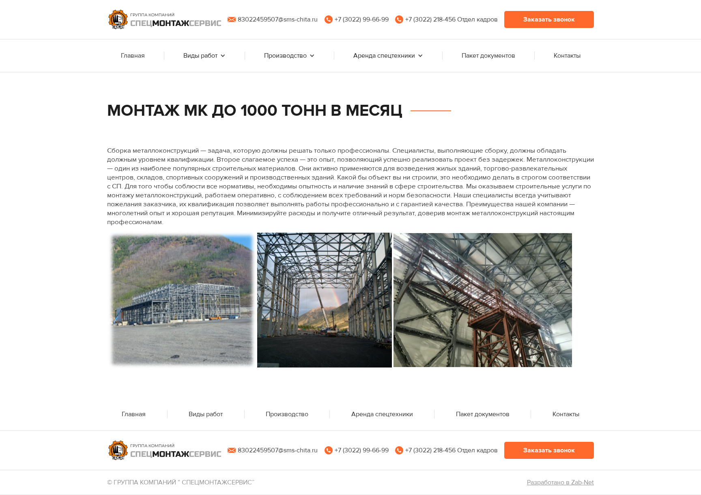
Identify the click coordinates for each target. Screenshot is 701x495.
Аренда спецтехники (382, 414)
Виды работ (206, 414)
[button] (549, 19)
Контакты (567, 56)
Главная (133, 56)
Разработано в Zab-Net (560, 482)
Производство (287, 414)
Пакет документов (488, 56)
